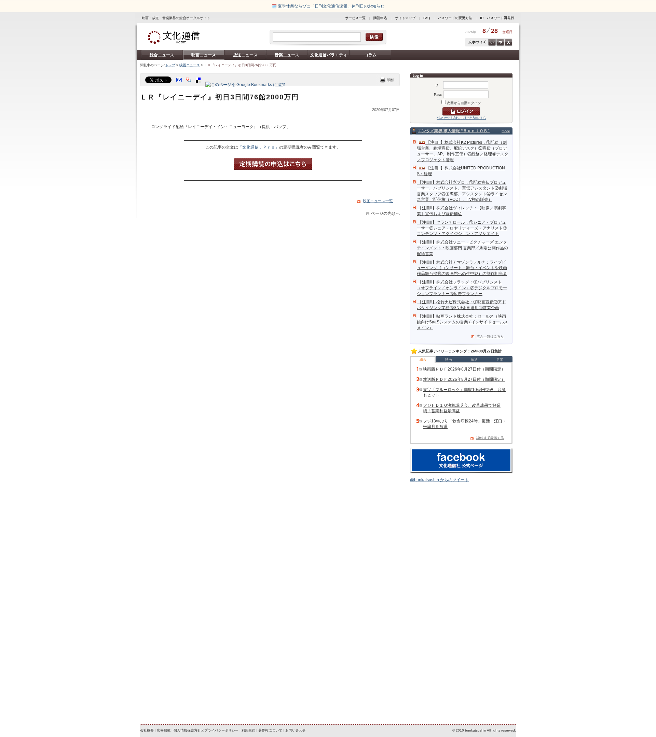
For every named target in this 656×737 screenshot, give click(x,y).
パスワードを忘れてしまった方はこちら (461, 118)
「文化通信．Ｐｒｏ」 (258, 147)
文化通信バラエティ (328, 55)
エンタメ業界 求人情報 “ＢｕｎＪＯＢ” (454, 130)
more (506, 131)
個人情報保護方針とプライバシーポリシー (206, 730)
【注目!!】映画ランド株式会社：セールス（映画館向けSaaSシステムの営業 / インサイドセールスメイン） (462, 322)
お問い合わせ (295, 730)
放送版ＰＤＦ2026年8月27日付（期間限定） (464, 379)
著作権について (270, 730)
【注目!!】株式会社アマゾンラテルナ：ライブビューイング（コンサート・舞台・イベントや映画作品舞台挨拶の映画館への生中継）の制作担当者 (462, 268)
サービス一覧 (355, 18)
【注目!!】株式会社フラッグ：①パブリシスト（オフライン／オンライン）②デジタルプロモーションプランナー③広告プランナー (462, 288)
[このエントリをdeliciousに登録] (199, 84)
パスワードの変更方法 (455, 18)
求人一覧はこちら (490, 336)
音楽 (499, 359)
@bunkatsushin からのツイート (439, 479)
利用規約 (248, 730)
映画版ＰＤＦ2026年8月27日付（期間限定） (464, 369)
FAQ (426, 18)
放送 (474, 359)
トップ (170, 65)
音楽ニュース (287, 55)
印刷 (387, 79)
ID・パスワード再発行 (497, 18)
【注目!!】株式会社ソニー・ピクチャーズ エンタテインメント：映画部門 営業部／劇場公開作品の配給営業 (462, 248)
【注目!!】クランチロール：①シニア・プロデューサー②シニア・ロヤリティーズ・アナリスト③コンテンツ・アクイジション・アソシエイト (462, 228)
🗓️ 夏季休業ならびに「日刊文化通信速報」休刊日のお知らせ (328, 6)
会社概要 (147, 730)
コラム (370, 55)
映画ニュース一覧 (378, 201)
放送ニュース (245, 55)
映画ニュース (203, 55)
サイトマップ (405, 18)
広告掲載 (163, 730)
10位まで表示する (490, 438)
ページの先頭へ (385, 213)
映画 (448, 359)
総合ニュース (162, 55)
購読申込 (380, 18)
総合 (423, 359)
